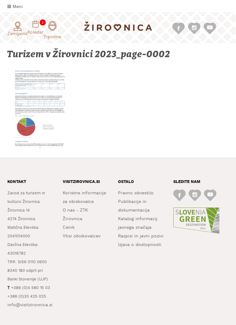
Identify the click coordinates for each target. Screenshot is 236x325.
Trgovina (52, 37)
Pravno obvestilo (136, 193)
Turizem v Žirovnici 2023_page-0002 (89, 54)
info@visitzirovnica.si (30, 305)
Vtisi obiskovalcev (81, 236)
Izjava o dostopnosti (139, 245)
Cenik (69, 227)
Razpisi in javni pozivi (140, 236)
